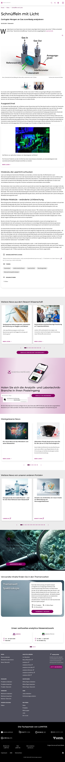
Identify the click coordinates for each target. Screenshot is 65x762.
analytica (25, 662)
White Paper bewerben (29, 684)
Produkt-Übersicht (6, 687)
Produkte (25, 708)
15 (44, 524)
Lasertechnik (49, 31)
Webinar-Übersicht (6, 698)
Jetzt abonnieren (56, 667)
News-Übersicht (5, 662)
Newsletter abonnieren (43, 395)
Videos (2, 705)
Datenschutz (18, 753)
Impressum (4, 753)
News (24, 705)
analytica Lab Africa (28, 672)
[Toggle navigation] (63, 3)
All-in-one (25, 715)
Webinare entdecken (6, 693)
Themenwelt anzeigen (42, 611)
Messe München (27, 659)
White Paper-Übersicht (29, 687)
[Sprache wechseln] (58, 3)
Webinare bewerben (6, 696)
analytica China (27, 665)
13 (41, 524)
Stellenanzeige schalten (29, 696)
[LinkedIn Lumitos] (63, 753)
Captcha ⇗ (24, 401)
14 (42, 524)
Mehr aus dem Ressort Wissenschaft (32, 352)
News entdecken (5, 657)
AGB (11, 753)
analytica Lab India (28, 667)
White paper (26, 710)
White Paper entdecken (29, 682)
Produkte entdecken (6, 682)
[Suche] (51, 3)
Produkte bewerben (6, 684)
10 (40, 347)
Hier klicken (17, 400)
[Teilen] (55, 3)
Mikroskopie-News (16, 564)
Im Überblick (26, 657)
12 (39, 524)
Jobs (24, 713)
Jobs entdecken (27, 693)
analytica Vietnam (28, 670)
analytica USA (26, 675)
